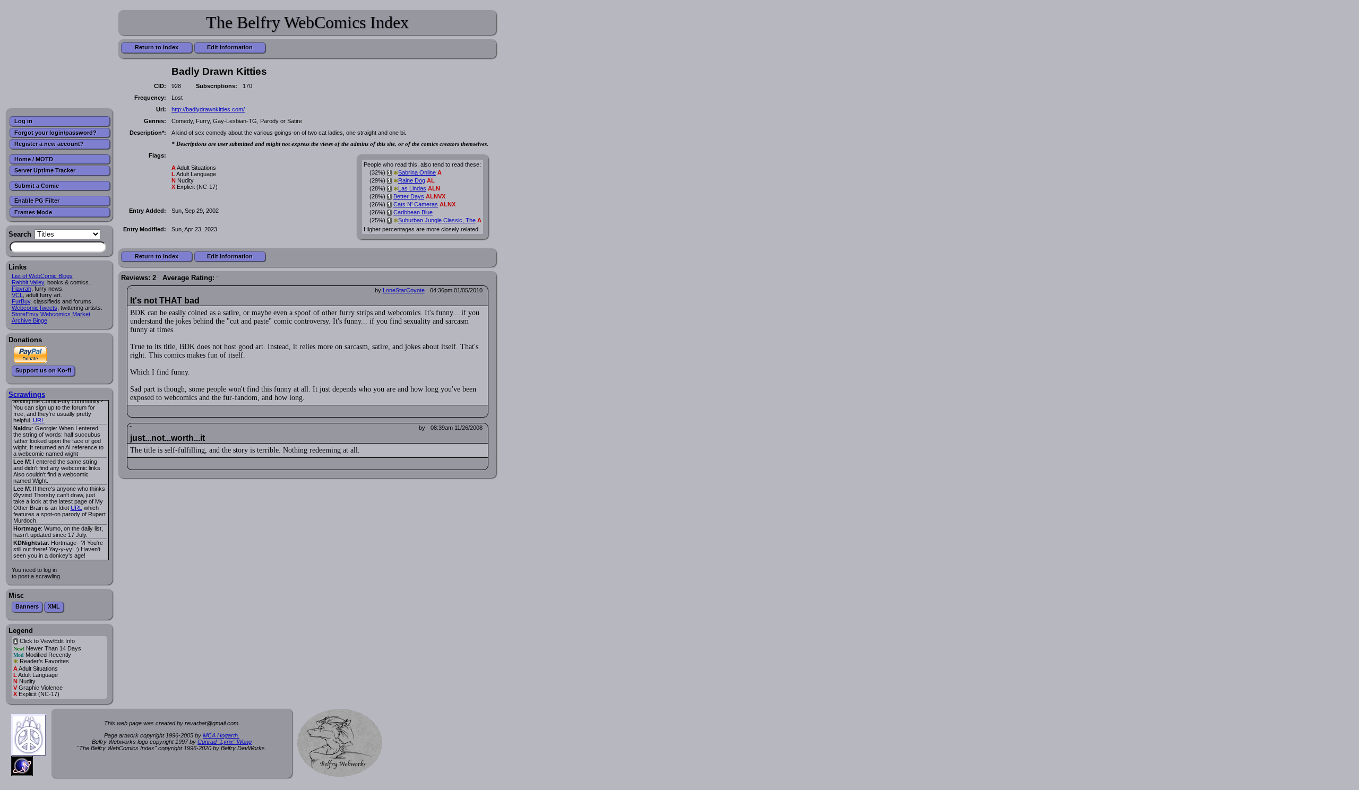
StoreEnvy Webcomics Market (51, 314)
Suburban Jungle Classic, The (437, 220)
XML (54, 606)
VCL (17, 295)
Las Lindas (412, 188)
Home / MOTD (33, 159)
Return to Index (156, 47)
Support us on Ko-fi (43, 370)
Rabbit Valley (28, 282)
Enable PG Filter (36, 200)
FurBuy (21, 301)
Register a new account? (49, 144)
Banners (27, 606)
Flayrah (21, 288)
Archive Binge (29, 320)
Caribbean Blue (413, 212)
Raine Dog (411, 180)
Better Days (408, 196)
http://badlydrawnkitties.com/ (208, 109)
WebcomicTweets (34, 308)
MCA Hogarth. (221, 735)
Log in (23, 121)
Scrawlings (26, 394)
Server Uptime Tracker (44, 170)
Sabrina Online (417, 172)
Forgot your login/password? (55, 132)
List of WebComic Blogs (42, 276)
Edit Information (230, 47)
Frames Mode (33, 212)
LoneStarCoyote (404, 290)
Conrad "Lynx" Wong (224, 742)
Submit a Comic (36, 186)
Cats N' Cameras (415, 204)
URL (39, 420)
